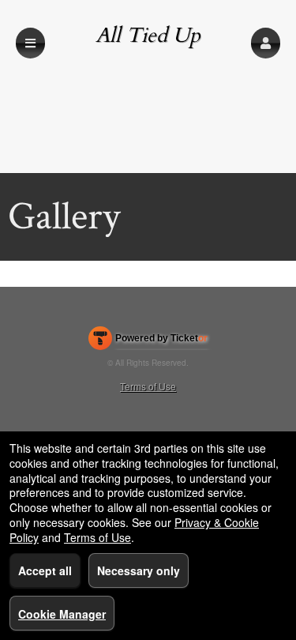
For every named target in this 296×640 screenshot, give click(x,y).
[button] (265, 43)
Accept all (45, 570)
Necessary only (138, 570)
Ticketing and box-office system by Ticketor (148, 341)
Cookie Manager (62, 614)
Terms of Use (148, 386)
